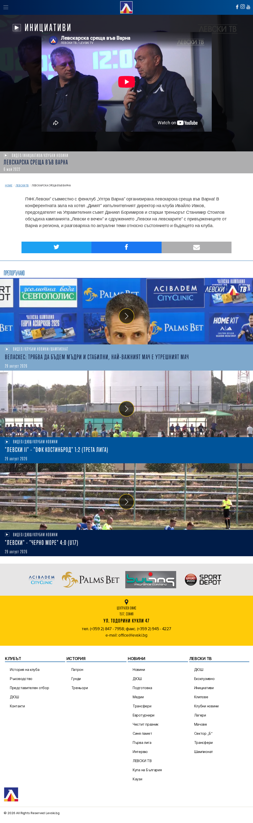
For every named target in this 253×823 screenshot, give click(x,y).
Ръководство (21, 679)
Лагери (200, 715)
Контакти (17, 706)
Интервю (140, 752)
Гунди (76, 679)
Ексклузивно (204, 679)
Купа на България (147, 770)
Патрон (77, 669)
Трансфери (142, 706)
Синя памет (142, 733)
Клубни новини (206, 706)
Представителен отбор (29, 688)
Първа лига (142, 742)
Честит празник (145, 724)
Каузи (137, 779)
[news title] (126, 311)
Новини (139, 669)
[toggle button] (5, 7)
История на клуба (25, 669)
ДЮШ (14, 697)
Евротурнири (143, 715)
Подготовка (142, 688)
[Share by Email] (196, 247)
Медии (138, 697)
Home (8, 185)
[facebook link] (237, 7)
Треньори (79, 688)
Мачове (200, 724)
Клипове (201, 697)
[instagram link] (242, 6)
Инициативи (204, 688)
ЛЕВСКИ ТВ (142, 761)
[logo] (126, 7)
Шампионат (203, 752)
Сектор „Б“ (203, 733)
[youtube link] (248, 7)
